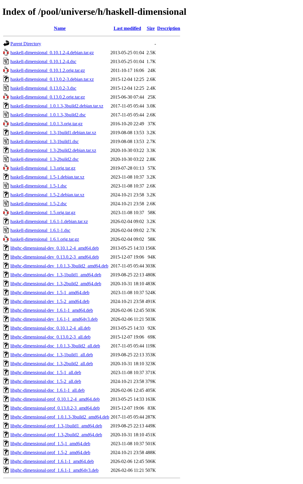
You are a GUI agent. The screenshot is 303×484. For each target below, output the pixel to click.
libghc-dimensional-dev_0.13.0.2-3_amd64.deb (54, 256)
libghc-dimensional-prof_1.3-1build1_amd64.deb (56, 425)
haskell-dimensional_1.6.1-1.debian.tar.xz (49, 221)
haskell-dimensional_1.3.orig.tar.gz (42, 168)
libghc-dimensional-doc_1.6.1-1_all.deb (47, 390)
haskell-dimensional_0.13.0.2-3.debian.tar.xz (52, 79)
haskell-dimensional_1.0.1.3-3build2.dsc (48, 114)
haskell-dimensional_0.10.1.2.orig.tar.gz (47, 70)
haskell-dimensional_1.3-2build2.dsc (44, 159)
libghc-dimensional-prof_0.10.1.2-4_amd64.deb (55, 399)
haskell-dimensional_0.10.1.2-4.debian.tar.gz (52, 52)
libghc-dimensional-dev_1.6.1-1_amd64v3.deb (54, 319)
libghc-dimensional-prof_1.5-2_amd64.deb (50, 452)
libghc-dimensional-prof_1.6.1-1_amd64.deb (52, 461)
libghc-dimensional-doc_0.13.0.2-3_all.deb (50, 336)
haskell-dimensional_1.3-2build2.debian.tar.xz (53, 150)
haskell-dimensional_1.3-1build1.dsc (44, 141)
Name (60, 28)
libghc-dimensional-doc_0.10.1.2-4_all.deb (50, 328)
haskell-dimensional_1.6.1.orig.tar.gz (44, 239)
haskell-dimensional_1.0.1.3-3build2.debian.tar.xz (56, 105)
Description (168, 28)
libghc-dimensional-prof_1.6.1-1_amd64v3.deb (54, 470)
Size (151, 28)
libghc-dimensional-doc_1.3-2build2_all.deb (51, 363)
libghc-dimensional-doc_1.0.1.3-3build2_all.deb (55, 345)
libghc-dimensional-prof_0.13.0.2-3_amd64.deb (55, 408)
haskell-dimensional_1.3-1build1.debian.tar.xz (53, 132)
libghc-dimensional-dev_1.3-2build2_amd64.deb (55, 283)
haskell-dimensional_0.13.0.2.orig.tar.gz (47, 97)
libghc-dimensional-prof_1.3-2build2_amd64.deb (56, 434)
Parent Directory (25, 43)
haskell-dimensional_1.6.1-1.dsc (40, 230)
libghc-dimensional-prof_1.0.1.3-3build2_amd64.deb (59, 416)
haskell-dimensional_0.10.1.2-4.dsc (43, 61)
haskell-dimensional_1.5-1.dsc (38, 185)
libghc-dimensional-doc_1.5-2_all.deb (45, 381)
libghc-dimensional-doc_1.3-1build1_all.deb (51, 354)
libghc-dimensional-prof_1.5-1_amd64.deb (50, 443)
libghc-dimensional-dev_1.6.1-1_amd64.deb (51, 310)
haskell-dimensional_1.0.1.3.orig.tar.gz (46, 123)
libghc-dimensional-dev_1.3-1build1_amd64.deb (55, 274)
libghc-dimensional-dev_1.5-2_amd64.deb (49, 301)
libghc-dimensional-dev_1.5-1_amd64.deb (49, 292)
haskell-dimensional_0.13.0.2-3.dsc (43, 88)
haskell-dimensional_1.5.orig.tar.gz (42, 212)
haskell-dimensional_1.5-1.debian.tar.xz (47, 177)
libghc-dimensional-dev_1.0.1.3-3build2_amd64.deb (59, 265)
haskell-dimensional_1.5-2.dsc (38, 203)
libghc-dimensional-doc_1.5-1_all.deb (45, 372)
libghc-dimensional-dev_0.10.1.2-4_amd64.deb (54, 248)
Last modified (127, 28)
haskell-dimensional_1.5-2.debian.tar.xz (47, 194)
